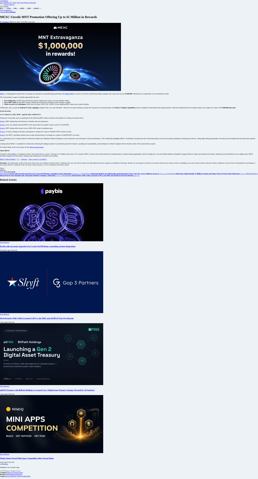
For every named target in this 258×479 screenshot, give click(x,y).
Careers (15, 472)
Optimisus (5, 22)
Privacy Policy (17, 476)
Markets (6, 3)
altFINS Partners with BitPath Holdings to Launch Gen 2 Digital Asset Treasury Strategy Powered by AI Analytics (47, 390)
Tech (18, 3)
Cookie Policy (26, 476)
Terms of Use (8, 476)
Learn (22, 3)
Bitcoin (2, 170)
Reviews (27, 3)
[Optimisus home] (4, 1)
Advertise (10, 474)
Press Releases (4, 242)
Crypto (14, 3)
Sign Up (11, 4)
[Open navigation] (1, 5)
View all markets (6, 10)
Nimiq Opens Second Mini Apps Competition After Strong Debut (27, 458)
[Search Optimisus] (3, 5)
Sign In (6, 4)
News (2, 3)
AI (10, 3)
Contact (20, 472)
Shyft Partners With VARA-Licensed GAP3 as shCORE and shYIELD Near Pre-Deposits (37, 318)
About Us (10, 472)
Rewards (33, 3)
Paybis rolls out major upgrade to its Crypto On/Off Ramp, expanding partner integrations (37, 246)
